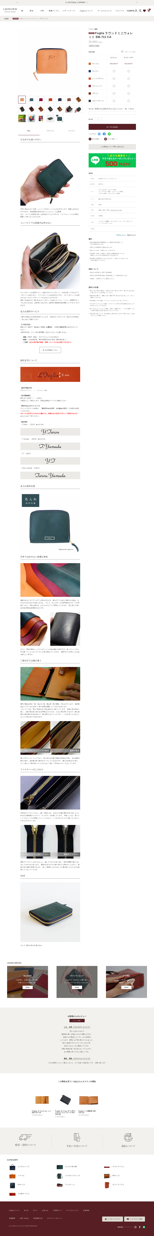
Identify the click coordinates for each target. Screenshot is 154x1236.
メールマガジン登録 (135, 1219)
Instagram (135, 1227)
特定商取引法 (38, 1218)
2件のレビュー (121, 235)
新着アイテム (54, 11)
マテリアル (50, 131)
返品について (131, 235)
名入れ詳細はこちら (50, 350)
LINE (144, 1227)
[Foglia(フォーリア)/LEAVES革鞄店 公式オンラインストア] (10, 10)
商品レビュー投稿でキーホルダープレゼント (76, 2)
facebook (140, 1227)
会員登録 (129, 10)
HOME (6, 18)
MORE (28, 987)
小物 (42, 11)
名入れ (26, 1210)
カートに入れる (112, 127)
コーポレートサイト (113, 1219)
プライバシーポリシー (54, 1218)
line (109, 134)
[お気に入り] (144, 10)
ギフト (35, 1210)
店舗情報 (12, 1218)
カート (148, 10)
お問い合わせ (24, 1218)
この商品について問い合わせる (112, 147)
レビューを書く (77, 1020)
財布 (31, 11)
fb (104, 134)
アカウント (136, 10)
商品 (28, 131)
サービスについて (72, 1210)
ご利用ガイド (99, 278)
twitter (99, 134)
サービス (72, 131)
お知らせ (45, 1210)
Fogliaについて (86, 11)
